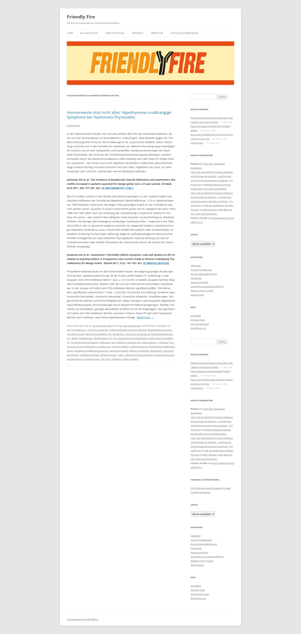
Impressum (157, 33)
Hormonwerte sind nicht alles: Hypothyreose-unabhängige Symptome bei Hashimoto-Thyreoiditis (119, 114)
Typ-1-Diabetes (113, 359)
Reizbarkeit (156, 350)
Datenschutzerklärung (184, 33)
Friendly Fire (81, 17)
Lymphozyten (104, 346)
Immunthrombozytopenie (84, 342)
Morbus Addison (120, 346)
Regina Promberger (139, 350)
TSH (103, 359)
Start (70, 33)
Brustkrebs (118, 334)
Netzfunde (196, 278)
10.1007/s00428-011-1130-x (117, 188)
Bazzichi (142, 330)
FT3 (110, 338)
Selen (121, 355)
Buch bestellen (89, 33)
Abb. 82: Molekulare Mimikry (219, 205)
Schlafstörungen (108, 355)
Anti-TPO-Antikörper (97, 330)
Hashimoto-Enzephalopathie (132, 338)
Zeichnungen (197, 294)
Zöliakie (134, 359)
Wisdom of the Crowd (202, 290)
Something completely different (207, 286)
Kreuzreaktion (149, 342)
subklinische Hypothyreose (139, 355)
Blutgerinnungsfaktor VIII (99, 334)
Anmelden (196, 315)
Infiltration (104, 342)
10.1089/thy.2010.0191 (156, 263)
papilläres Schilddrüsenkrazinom (91, 350)
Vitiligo (125, 359)
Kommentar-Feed (200, 324)
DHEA (75, 338)
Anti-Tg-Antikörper (76, 330)
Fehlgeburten (85, 338)
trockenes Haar (92, 359)
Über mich (137, 33)
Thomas (195, 209)
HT (68, 342)
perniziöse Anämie (118, 350)
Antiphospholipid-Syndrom (123, 330)
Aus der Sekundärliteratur (204, 274)
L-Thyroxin (163, 342)
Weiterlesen (145, 317)
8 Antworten (73, 125)
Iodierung (121, 342)
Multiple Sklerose (139, 346)
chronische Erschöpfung (137, 334)
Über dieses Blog (114, 33)
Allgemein (196, 265)
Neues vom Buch (199, 282)
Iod (113, 342)
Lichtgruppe (197, 142)
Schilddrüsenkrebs (89, 355)
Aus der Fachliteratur (130, 325)
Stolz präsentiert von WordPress (82, 619)
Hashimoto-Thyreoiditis (160, 338)
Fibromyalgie (100, 338)
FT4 (114, 338)
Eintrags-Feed (198, 319)
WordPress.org (198, 328)
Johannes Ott (134, 342)
